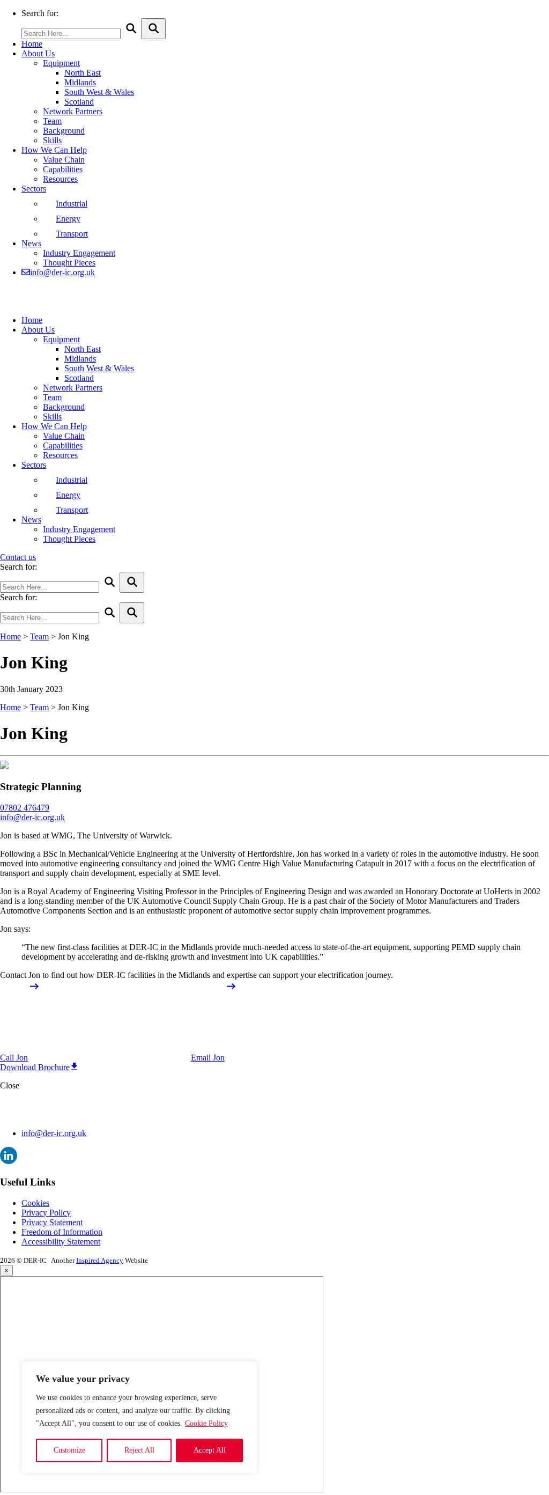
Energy (68, 218)
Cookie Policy (206, 1423)
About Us (38, 53)
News (31, 243)
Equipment (61, 63)
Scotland (79, 101)
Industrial (71, 203)
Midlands (80, 82)
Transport (72, 233)
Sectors (33, 188)
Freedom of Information (61, 1231)
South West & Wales (99, 92)
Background (64, 130)
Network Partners (72, 111)
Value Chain (64, 159)
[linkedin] (8, 1161)
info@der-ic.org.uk (62, 272)
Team (52, 121)
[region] (139, 1417)
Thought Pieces (69, 262)
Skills (52, 140)
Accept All (210, 1450)
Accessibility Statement (60, 1241)
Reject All (139, 1450)
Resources (60, 178)
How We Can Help (54, 149)
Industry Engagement (79, 252)
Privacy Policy (46, 1212)
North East (82, 72)
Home (31, 43)
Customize (69, 1450)
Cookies (35, 1202)
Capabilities (63, 169)
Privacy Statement (52, 1222)
